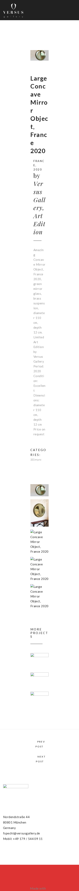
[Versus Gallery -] (13, 10)
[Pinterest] (12, 852)
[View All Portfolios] (39, 751)
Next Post (41, 759)
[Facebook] (4, 852)
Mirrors (35, 460)
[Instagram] (20, 852)
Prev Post (40, 744)
